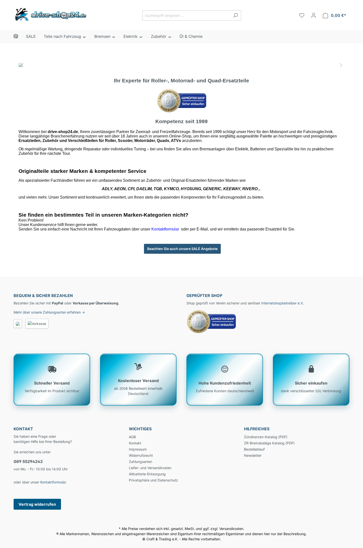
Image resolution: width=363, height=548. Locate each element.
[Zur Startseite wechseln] (51, 14)
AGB (132, 437)
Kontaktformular (53, 482)
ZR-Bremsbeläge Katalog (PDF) (269, 443)
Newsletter (253, 455)
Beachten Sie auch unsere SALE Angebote (182, 249)
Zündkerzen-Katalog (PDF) (265, 437)
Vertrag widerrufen (37, 504)
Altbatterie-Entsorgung (147, 474)
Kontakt (135, 443)
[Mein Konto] (314, 15)
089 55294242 (28, 461)
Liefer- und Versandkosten (150, 468)
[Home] (20, 36)
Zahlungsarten (140, 461)
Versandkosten (231, 528)
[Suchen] (235, 15)
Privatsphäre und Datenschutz (153, 480)
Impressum (138, 449)
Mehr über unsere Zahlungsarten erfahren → (49, 312)
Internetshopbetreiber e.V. (282, 303)
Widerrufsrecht (141, 455)
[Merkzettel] (302, 15)
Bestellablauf (254, 449)
